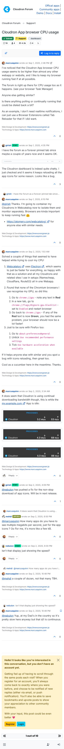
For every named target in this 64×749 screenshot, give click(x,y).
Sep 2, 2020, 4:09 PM (39, 485)
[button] (4, 745)
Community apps (49, 9)
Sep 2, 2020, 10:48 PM (39, 573)
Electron (36, 266)
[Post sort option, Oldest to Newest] (6, 53)
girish (8, 145)
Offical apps (52, 5)
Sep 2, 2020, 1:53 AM (39, 251)
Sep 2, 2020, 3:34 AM (39, 391)
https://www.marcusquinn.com (33, 130)
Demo (40, 13)
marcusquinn (12, 63)
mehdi (9, 516)
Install (57, 13)
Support (22, 38)
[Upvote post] (54, 136)
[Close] (58, 660)
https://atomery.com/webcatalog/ (26, 221)
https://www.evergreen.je (38, 127)
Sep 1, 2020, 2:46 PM (39, 63)
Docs (49, 13)
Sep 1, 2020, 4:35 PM (39, 145)
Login (21, 724)
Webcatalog (14, 266)
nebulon (10, 546)
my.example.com (12, 403)
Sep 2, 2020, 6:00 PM (41, 516)
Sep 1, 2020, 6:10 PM (39, 199)
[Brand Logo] (7, 9)
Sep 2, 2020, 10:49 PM (39, 611)
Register (10, 724)
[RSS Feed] (38, 43)
